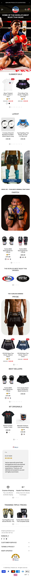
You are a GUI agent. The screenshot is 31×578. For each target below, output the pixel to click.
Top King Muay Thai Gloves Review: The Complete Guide (8, 521)
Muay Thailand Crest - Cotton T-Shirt (8, 95)
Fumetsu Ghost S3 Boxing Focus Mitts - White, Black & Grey (8, 134)
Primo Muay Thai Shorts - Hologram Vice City (23, 95)
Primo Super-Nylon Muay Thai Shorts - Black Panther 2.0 (23, 389)
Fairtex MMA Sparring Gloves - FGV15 (8, 250)
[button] (15, 557)
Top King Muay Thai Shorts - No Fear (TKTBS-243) (23, 134)
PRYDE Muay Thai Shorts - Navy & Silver (23, 355)
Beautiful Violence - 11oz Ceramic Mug (23, 426)
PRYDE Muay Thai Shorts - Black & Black (8, 355)
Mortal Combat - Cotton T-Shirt (8, 426)
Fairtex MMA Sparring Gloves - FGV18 (23, 250)
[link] (15, 38)
